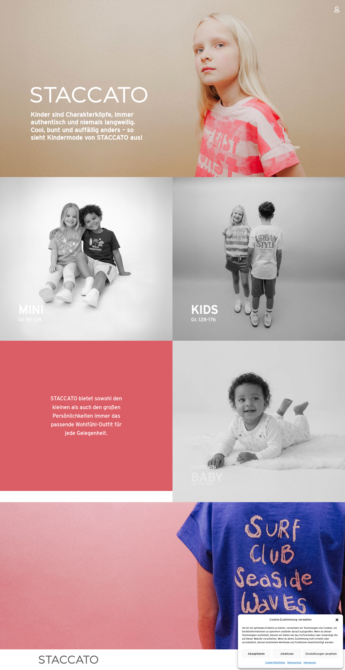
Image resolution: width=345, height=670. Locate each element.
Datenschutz (294, 662)
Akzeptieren (256, 654)
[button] (337, 620)
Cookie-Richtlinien (275, 662)
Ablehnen (287, 654)
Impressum (309, 662)
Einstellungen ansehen (321, 654)
